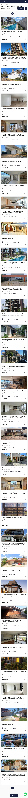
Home (2, 4)
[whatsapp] (25, 794)
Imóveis (6, 4)
